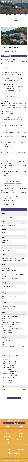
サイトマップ (21, 449)
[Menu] (25, 1)
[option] (14, 36)
